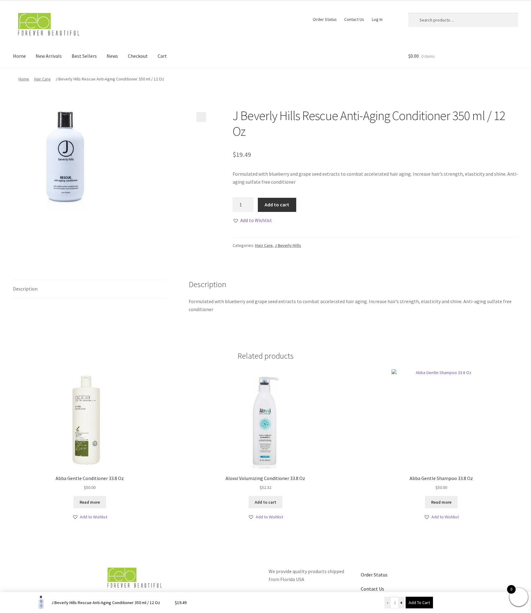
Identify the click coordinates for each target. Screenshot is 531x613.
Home (19, 56)
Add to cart (277, 204)
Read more (90, 502)
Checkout (138, 56)
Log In (377, 19)
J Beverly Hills (288, 245)
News (112, 56)
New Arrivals (49, 56)
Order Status (325, 19)
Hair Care (42, 79)
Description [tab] (25, 289)
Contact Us (354, 19)
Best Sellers (84, 56)
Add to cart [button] (265, 502)
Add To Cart (419, 602)
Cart (162, 56)
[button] (201, 117)
